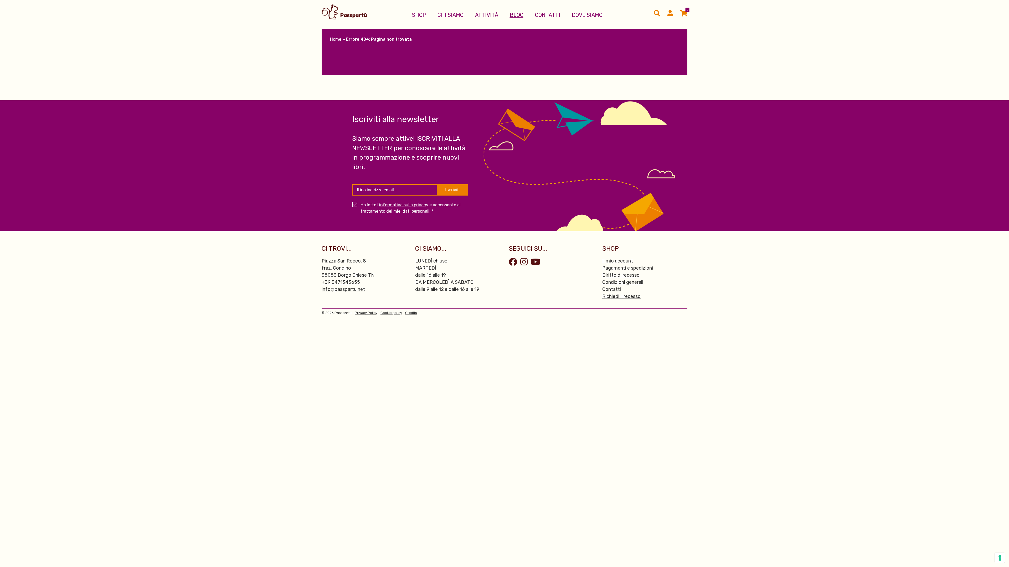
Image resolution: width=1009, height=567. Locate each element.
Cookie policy (391, 313)
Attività (486, 15)
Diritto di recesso (621, 275)
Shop (419, 15)
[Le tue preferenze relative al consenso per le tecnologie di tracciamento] (1000, 558)
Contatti (547, 15)
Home (335, 39)
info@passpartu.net (343, 289)
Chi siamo (450, 15)
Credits (411, 313)
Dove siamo (587, 15)
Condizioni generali (622, 282)
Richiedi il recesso (621, 296)
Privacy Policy (366, 313)
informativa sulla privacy (403, 204)
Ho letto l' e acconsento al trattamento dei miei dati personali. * (411, 208)
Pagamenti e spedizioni (627, 268)
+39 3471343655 (341, 282)
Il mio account (617, 261)
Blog (516, 15)
